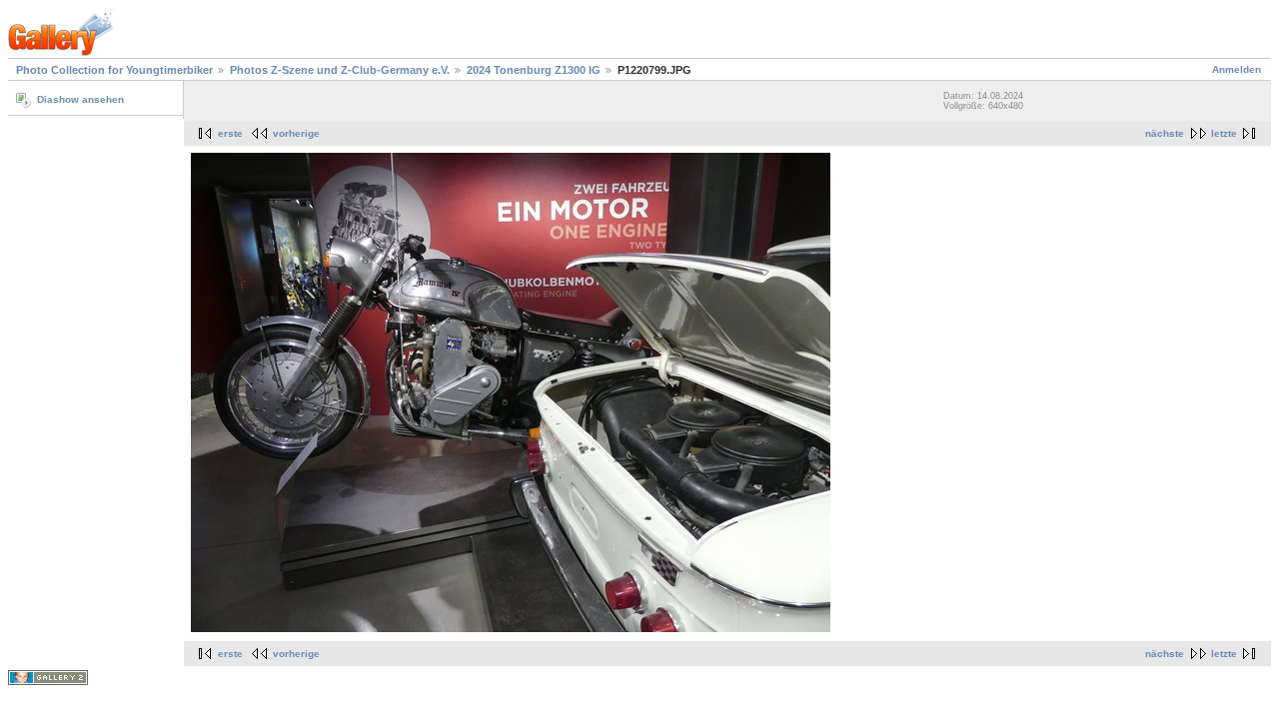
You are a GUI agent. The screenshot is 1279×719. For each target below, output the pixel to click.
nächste (1164, 133)
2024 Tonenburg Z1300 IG (534, 70)
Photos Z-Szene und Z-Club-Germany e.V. (340, 70)
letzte (1224, 133)
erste (230, 133)
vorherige (296, 133)
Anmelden (1236, 69)
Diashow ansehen (80, 99)
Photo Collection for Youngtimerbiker (114, 70)
